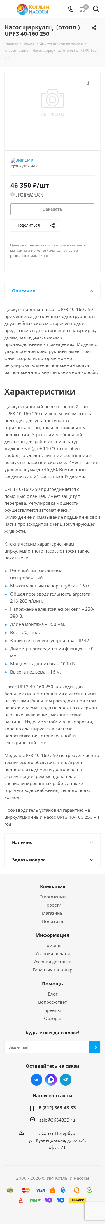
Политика (52, 921)
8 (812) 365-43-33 (57, 1108)
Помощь (52, 945)
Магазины (53, 913)
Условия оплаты (52, 953)
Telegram (65, 1080)
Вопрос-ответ (52, 1002)
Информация (52, 935)
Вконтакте (36, 1080)
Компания (52, 886)
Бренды (52, 1010)
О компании (52, 897)
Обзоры (52, 1018)
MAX (51, 1080)
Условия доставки (52, 961)
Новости (52, 905)
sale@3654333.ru (57, 1120)
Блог (52, 994)
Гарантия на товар (52, 970)
